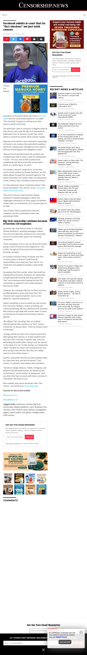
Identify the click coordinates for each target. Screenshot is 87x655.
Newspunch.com (10, 395)
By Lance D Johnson (71, 143)
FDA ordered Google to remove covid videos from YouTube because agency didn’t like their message (71, 244)
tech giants (26, 412)
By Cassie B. (69, 274)
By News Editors (70, 109)
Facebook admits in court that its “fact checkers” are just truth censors (69, 96)
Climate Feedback (21, 407)
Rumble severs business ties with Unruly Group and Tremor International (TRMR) (70, 115)
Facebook (38, 407)
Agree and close (65, 642)
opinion (31, 410)
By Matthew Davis (70, 182)
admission (20, 404)
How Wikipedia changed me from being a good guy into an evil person (69, 126)
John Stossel (17, 410)
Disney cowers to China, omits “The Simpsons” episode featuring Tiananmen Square (70, 162)
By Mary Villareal (70, 167)
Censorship (8, 407)
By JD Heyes (69, 238)
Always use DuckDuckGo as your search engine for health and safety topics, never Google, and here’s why (71, 256)
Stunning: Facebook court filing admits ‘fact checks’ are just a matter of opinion (69, 221)
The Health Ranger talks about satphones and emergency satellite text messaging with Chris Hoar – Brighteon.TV (70, 151)
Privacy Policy (61, 637)
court (31, 407)
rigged (6, 412)
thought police (38, 412)
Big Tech (36, 404)
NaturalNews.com (10, 400)
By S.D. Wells (69, 262)
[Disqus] (25, 532)
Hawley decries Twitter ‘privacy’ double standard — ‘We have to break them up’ (69, 294)
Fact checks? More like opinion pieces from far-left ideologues (69, 211)
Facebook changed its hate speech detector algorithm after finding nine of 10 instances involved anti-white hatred (70, 318)
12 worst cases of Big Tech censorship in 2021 (67, 105)
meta (25, 410)
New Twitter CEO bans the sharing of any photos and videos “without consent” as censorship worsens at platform (70, 282)
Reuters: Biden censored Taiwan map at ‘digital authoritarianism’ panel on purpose (69, 201)
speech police (15, 412)
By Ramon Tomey (70, 156)
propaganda (40, 410)
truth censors (9, 415)
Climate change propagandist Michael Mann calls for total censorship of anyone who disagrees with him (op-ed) (68, 189)
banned (29, 404)
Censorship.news (31, 386)
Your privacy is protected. (13, 443)
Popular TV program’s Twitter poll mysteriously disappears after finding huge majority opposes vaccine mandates (70, 269)
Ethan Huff (19, 34)
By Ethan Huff (69, 100)
